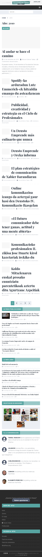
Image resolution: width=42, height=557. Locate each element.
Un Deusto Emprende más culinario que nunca (18, 135)
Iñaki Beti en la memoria (10, 364)
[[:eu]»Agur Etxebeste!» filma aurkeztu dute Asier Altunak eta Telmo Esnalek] (21, 424)
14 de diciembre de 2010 (10, 96)
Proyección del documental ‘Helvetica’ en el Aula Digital (20, 394)
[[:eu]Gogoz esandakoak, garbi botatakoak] (8, 418)
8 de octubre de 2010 (9, 234)
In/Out (3, 519)
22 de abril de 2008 (8, 396)
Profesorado (5, 526)
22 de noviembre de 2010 (10, 142)
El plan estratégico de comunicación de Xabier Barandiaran (20, 172)
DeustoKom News (23, 553)
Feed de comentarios (8, 542)
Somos (4, 513)
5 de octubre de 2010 (9, 260)
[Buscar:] (21, 12)
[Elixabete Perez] (4, 483)
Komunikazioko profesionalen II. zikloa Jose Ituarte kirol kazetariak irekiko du (19, 250)
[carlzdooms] (4, 463)
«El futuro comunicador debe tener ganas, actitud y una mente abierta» (20, 224)
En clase (4, 516)
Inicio (3, 510)
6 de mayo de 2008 (8, 390)
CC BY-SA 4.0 (23, 555)
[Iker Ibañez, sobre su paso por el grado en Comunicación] (25, 411)
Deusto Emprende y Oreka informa (24, 153)
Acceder (4, 536)
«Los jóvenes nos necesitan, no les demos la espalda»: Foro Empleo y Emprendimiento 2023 (24, 463)
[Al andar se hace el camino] (21, 37)
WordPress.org (6, 545)
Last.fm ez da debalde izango (11, 380)
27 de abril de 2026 (18, 319)
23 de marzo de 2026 (9, 337)
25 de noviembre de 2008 (10, 376)
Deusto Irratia (7, 523)
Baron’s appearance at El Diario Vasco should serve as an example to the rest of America (24, 440)
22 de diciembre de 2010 (11, 59)
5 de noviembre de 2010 (10, 180)
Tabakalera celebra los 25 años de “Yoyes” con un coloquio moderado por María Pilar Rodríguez (25, 315)
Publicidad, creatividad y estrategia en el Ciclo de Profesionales (20, 111)
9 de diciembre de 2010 (9, 121)
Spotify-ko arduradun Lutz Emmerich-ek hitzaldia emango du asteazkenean (21, 86)
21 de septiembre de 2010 (10, 293)
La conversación (12, 433)
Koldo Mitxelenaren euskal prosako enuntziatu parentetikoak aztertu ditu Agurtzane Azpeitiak (21, 279)
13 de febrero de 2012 (9, 366)
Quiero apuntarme (21, 500)
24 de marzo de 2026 (9, 327)
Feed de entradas (7, 539)
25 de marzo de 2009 (9, 382)
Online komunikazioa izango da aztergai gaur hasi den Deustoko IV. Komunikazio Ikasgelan (20, 196)
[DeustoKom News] (21, 4)
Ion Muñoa (21, 96)
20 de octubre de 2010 (9, 208)
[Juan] (4, 474)
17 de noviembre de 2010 (10, 158)
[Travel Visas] (4, 440)
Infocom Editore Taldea (28, 59)
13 (18, 366)
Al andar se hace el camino (16, 53)
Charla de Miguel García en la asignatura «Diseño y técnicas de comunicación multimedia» (18, 387)
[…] (10, 73)
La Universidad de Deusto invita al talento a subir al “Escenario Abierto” (18, 350)
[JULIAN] (4, 451)
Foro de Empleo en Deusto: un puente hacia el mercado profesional (20, 324)
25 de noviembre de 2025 (10, 345)
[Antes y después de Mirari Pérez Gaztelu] (8, 411)
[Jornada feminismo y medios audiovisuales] (34, 418)
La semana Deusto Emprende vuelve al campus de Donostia (18, 342)
